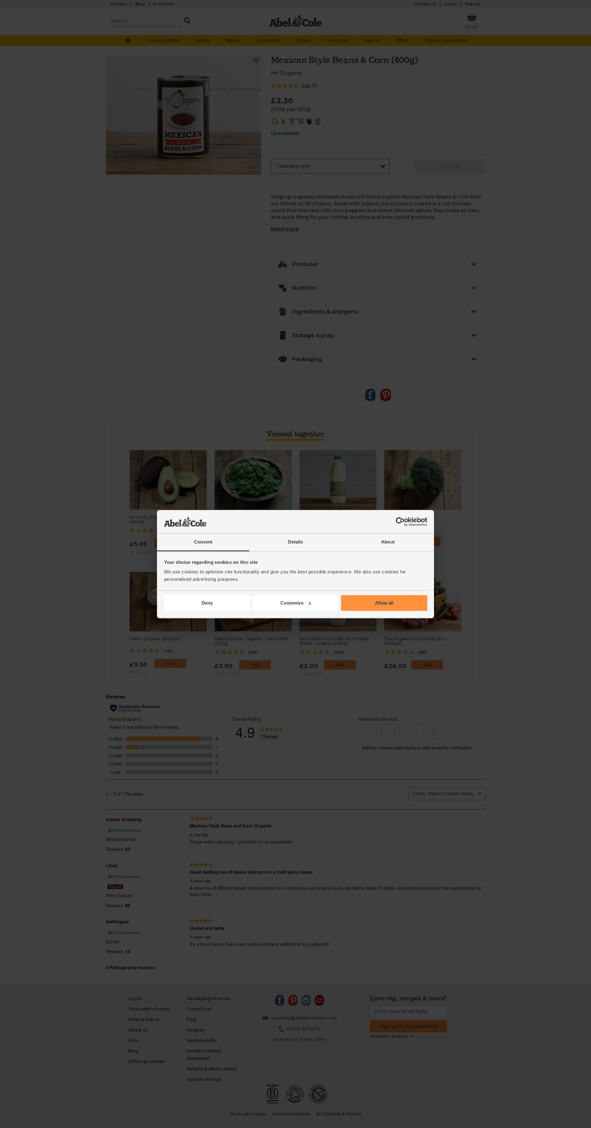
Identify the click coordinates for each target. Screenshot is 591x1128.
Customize (292, 602)
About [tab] (388, 542)
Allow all (384, 602)
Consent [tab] (203, 542)
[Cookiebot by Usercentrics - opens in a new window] (400, 521)
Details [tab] (295, 542)
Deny (207, 602)
